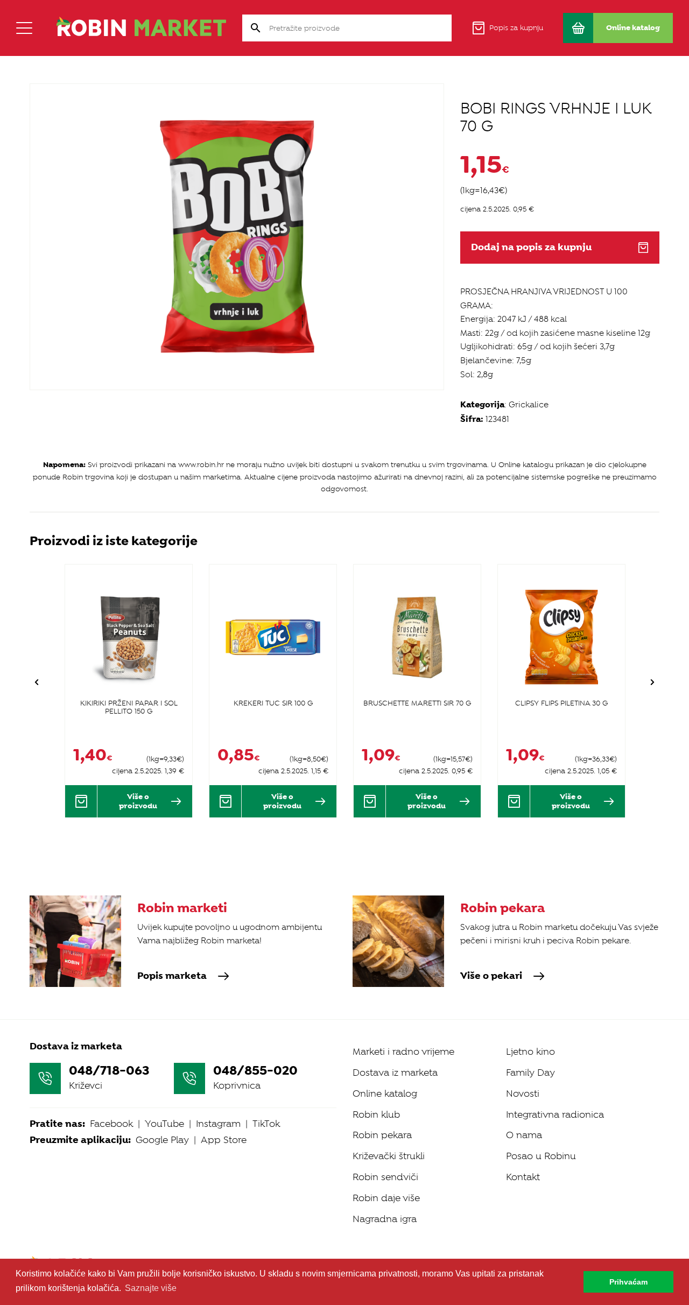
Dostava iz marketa (395, 1072)
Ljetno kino (530, 1051)
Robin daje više (386, 1198)
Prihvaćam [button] (628, 1282)
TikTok (266, 1123)
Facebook (111, 1123)
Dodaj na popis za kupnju (531, 247)
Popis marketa (172, 976)
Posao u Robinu (541, 1156)
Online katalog (385, 1093)
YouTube (164, 1123)
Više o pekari (491, 976)
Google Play (162, 1139)
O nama (524, 1135)
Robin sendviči (385, 1177)
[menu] (24, 28)
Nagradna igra (385, 1219)
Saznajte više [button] (151, 1288)
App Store (224, 1139)
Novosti (522, 1093)
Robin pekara (382, 1135)
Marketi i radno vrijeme (403, 1051)
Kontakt (523, 1177)
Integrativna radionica (555, 1114)
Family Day (530, 1072)
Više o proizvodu (138, 801)
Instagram (218, 1123)
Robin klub (376, 1114)
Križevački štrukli (389, 1156)
